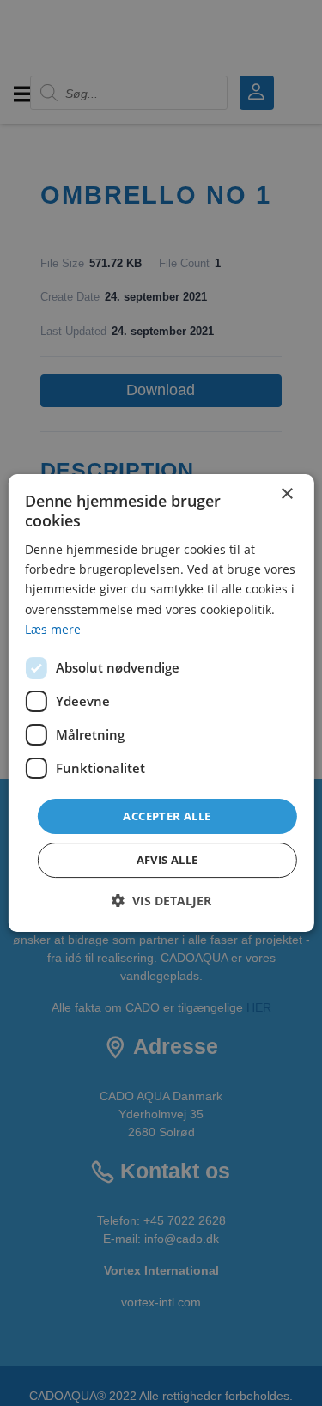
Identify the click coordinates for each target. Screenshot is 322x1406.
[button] (161, 900)
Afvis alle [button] (167, 859)
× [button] (286, 494)
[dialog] (160, 703)
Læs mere (53, 629)
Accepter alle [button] (166, 816)
